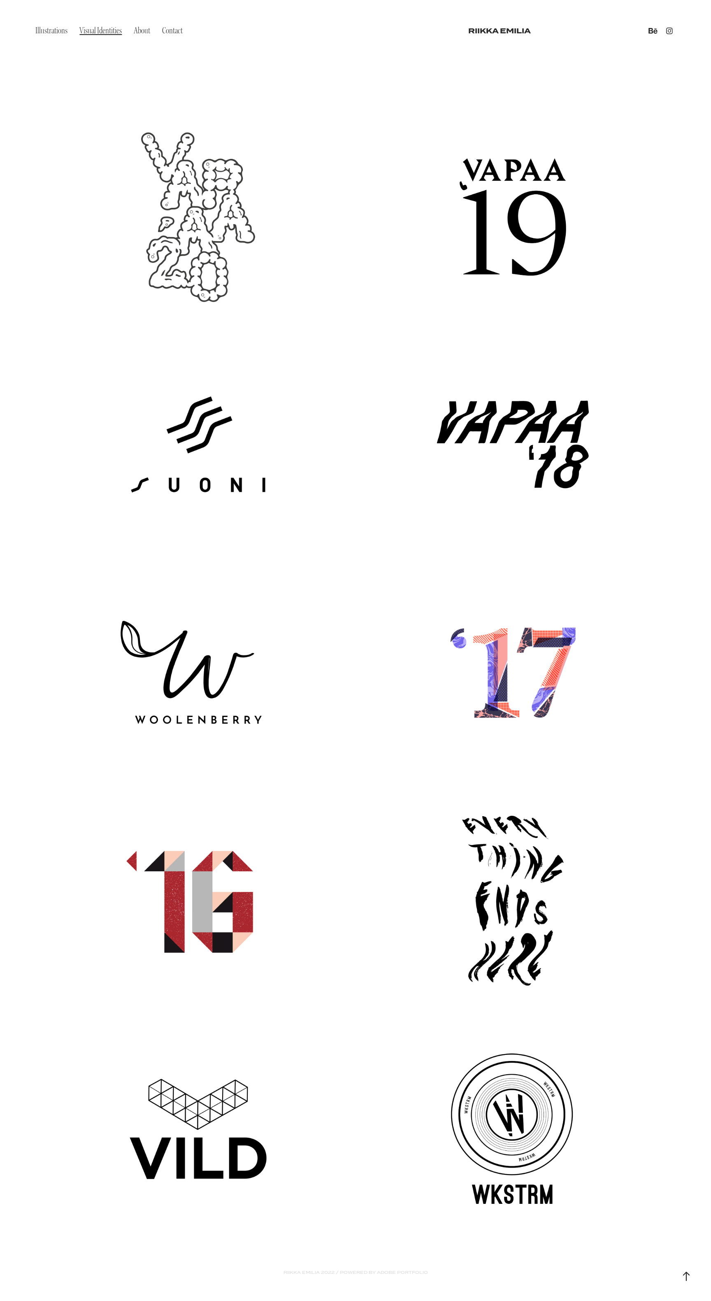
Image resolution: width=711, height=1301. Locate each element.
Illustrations (51, 30)
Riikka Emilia (499, 31)
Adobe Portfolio (402, 1272)
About (142, 30)
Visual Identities (100, 30)
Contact (172, 30)
